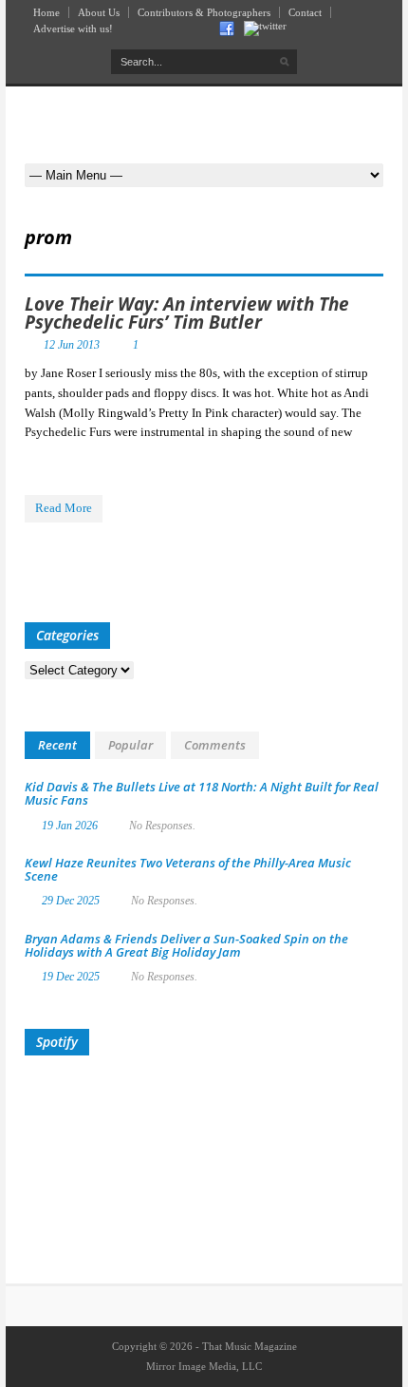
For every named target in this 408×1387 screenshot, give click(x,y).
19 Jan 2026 (70, 825)
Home (46, 12)
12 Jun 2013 (72, 345)
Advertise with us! (73, 28)
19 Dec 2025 (71, 976)
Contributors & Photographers (204, 12)
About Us (99, 12)
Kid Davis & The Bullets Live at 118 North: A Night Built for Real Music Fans (202, 793)
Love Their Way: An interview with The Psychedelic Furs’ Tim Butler (187, 313)
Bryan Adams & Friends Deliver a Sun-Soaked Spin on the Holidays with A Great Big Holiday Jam (186, 945)
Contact (305, 12)
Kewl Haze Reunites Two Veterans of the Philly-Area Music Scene (188, 869)
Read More (63, 508)
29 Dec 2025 (71, 900)
